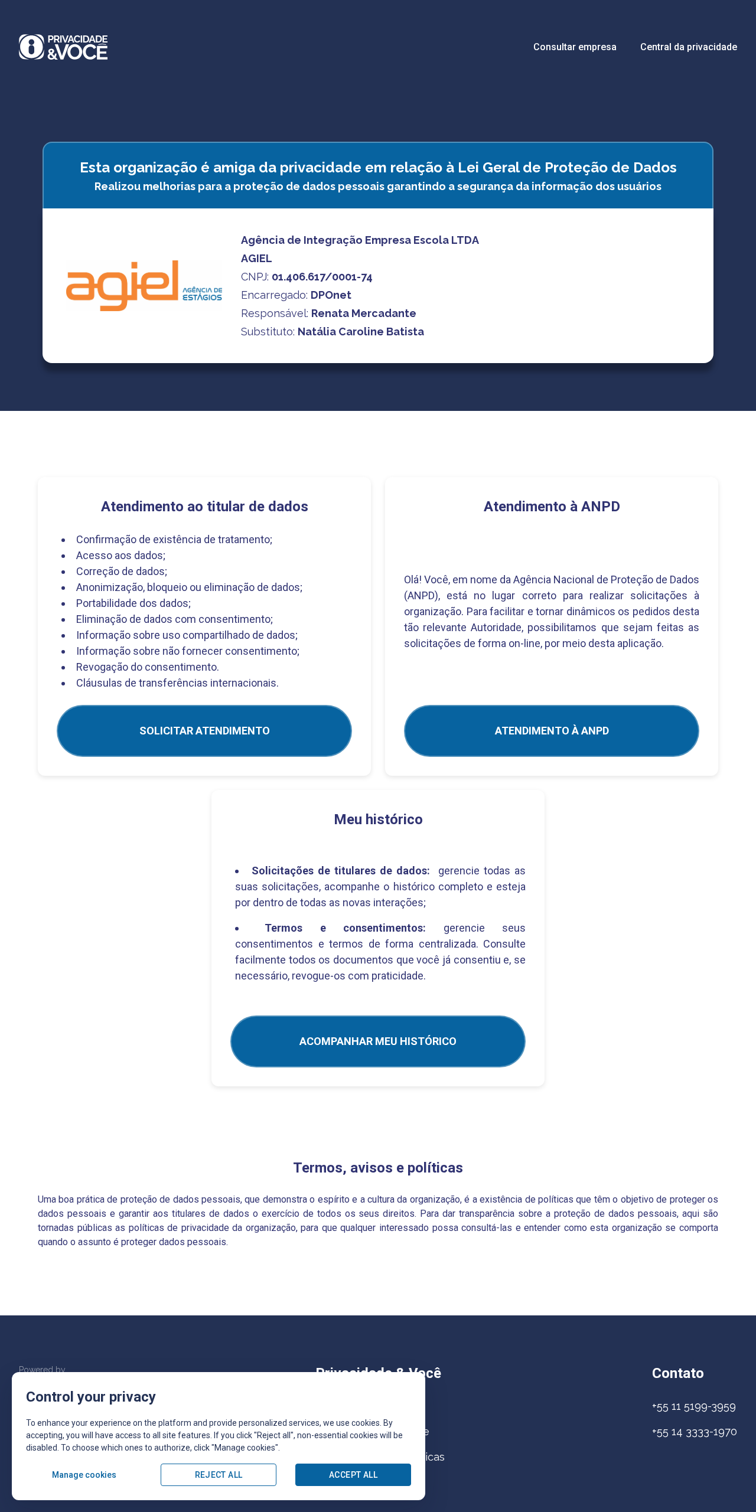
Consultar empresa (575, 47)
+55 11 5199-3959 (694, 1406)
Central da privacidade (688, 47)
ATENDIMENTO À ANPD (552, 730)
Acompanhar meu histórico (378, 1041)
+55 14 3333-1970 (694, 1431)
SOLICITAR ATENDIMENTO (204, 730)
